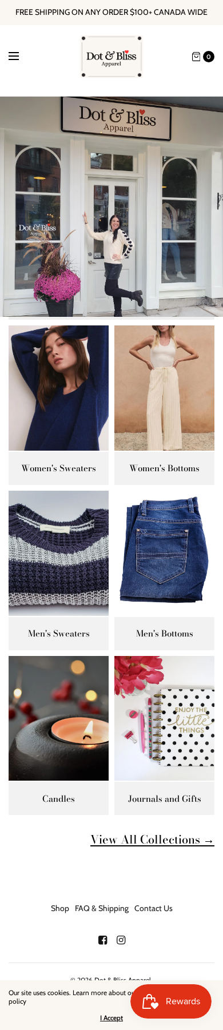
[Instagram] (121, 940)
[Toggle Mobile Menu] (21, 56)
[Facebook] (102, 940)
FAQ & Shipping (102, 908)
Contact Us (153, 908)
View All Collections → (152, 839)
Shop (60, 908)
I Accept (111, 1018)
